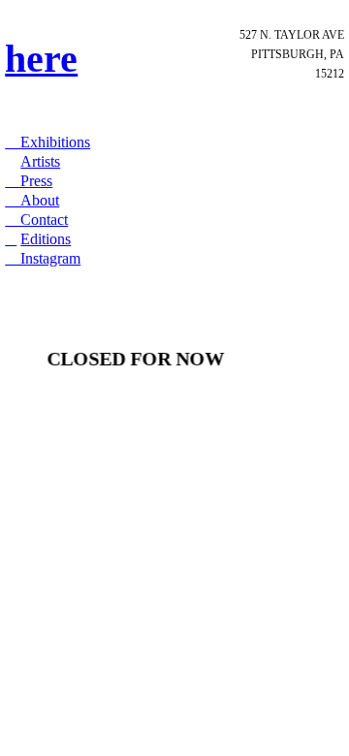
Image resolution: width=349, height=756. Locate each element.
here (41, 59)
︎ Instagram (42, 258)
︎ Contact (36, 219)
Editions (45, 239)
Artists (40, 161)
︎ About (32, 200)
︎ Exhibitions (47, 142)
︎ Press (28, 181)
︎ (10, 239)
